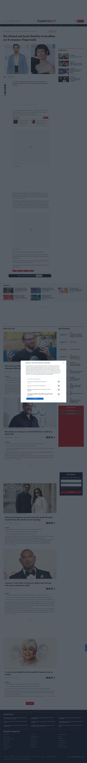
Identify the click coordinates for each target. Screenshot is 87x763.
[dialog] (43, 381)
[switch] (58, 381)
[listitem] (43, 379)
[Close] (64, 363)
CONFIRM (35, 398)
